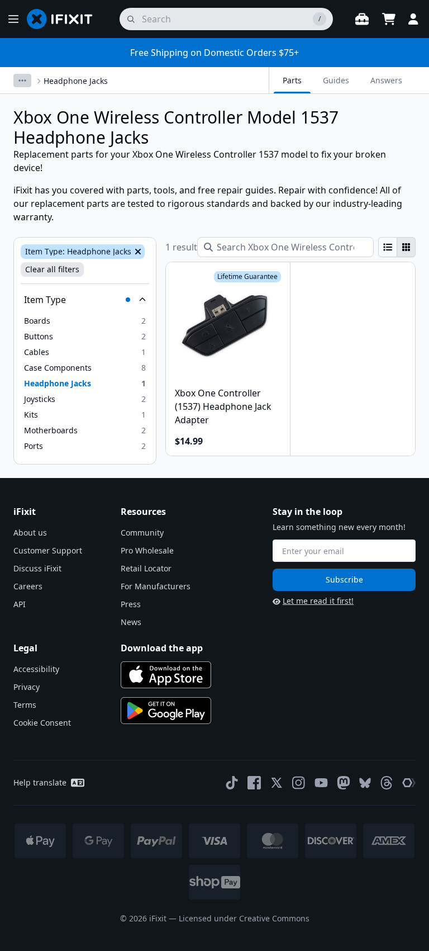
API (19, 604)
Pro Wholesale (147, 550)
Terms (24, 704)
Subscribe (344, 579)
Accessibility (36, 669)
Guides (336, 80)
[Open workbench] (362, 19)
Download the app (162, 648)
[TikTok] (232, 782)
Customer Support (47, 550)
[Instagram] (299, 782)
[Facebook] (254, 782)
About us (30, 532)
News (131, 622)
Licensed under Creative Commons (244, 918)
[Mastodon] (343, 782)
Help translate (39, 782)
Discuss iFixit (37, 568)
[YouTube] (321, 782)
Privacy (26, 687)
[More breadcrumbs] (22, 80)
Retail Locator (146, 568)
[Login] (413, 19)
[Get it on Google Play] (166, 710)
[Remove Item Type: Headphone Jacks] (137, 251)
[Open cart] (389, 19)
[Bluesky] (365, 783)
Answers (386, 80)
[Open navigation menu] (13, 19)
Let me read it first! (318, 600)
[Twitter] (276, 782)
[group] (397, 247)
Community (142, 532)
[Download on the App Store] (166, 674)
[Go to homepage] (64, 19)
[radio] (387, 247)
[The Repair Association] (409, 782)
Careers (27, 586)
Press (131, 604)
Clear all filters (52, 269)
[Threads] (386, 782)
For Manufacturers (155, 586)
